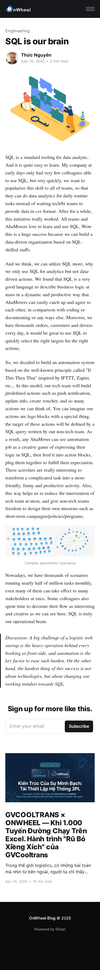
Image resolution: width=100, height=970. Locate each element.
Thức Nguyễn (36, 55)
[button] (90, 9)
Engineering (17, 30)
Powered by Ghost (50, 929)
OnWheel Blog (42, 918)
